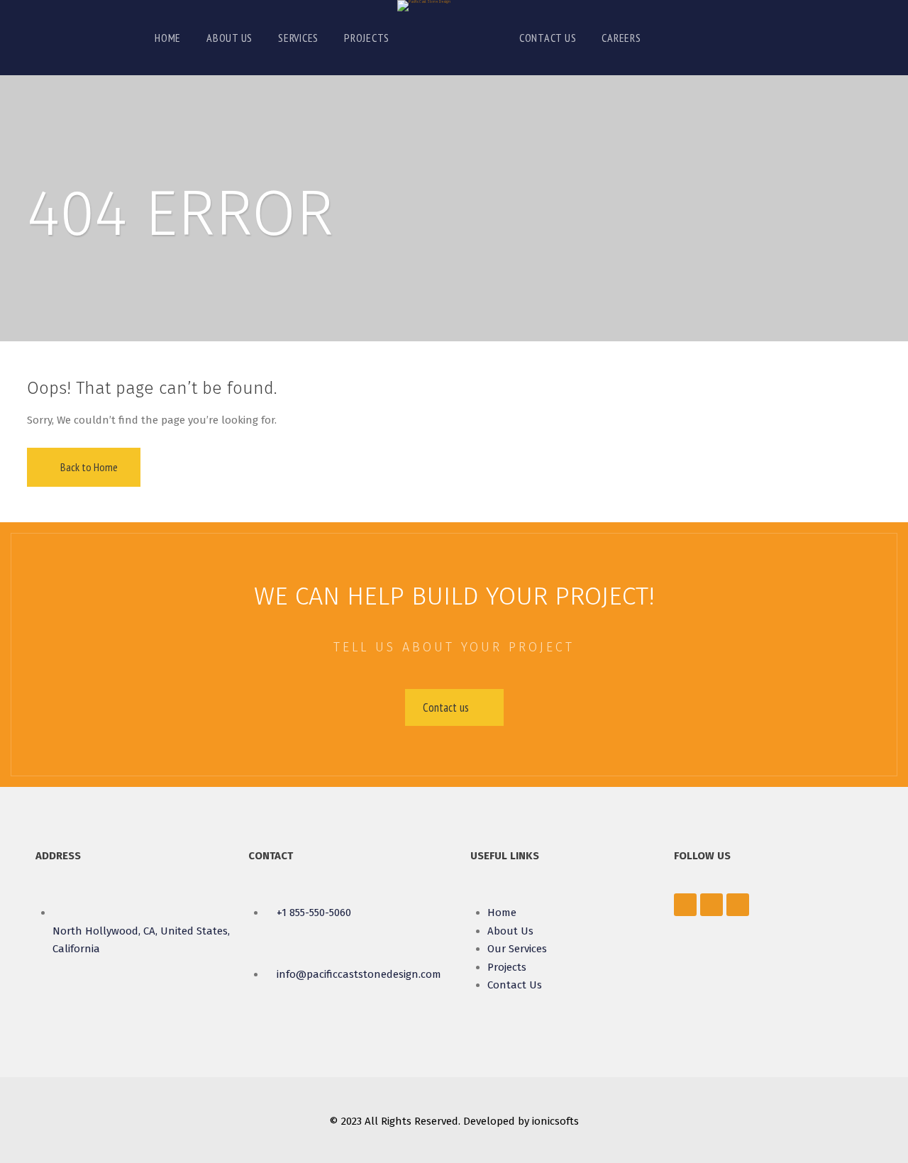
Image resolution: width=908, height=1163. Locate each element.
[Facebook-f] (685, 904)
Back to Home (88, 467)
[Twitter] (711, 904)
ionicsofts (555, 1121)
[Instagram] (737, 904)
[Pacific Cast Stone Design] (423, 5)
